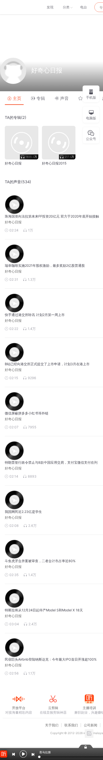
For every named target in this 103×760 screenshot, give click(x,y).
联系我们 (71, 725)
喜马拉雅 (18, 7)
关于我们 (51, 725)
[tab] (14, 98)
